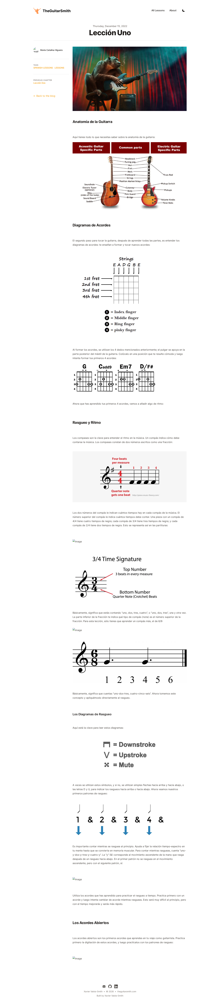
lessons (59, 67)
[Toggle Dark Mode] (183, 10)
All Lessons (158, 10)
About (172, 10)
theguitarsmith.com (126, 991)
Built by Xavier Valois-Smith (110, 995)
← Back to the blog (44, 95)
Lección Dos (39, 83)
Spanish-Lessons (43, 67)
